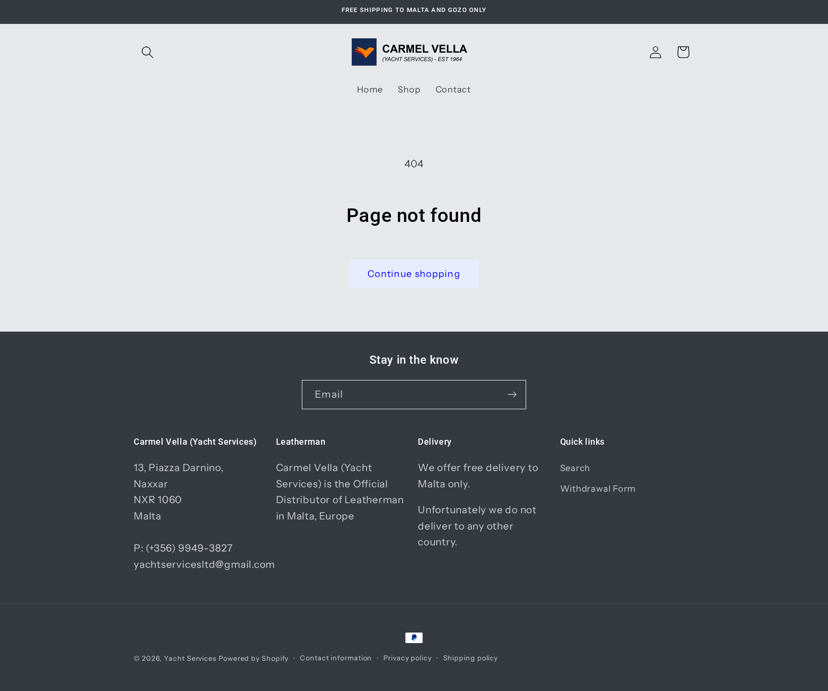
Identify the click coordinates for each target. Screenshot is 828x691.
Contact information (336, 658)
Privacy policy (407, 658)
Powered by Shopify (253, 658)
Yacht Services (190, 658)
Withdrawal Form (598, 488)
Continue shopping (414, 273)
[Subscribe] (512, 394)
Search (575, 467)
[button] (147, 52)
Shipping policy (470, 658)
